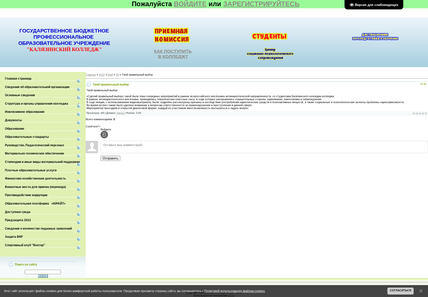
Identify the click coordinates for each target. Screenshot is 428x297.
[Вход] (104, 134)
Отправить (110, 158)
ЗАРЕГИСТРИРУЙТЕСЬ (261, 4)
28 (117, 74)
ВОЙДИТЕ (190, 4)
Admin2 (120, 113)
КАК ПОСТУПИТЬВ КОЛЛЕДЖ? (173, 54)
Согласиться (400, 290)
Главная (91, 74)
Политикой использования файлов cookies (234, 291)
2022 (102, 74)
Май (110, 74)
